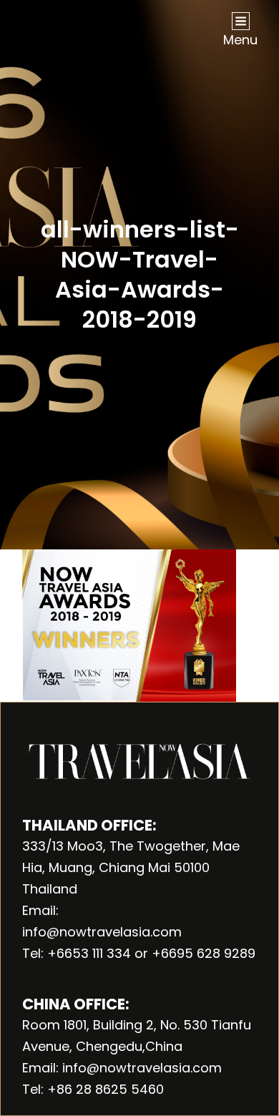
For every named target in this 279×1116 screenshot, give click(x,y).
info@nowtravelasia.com (102, 932)
